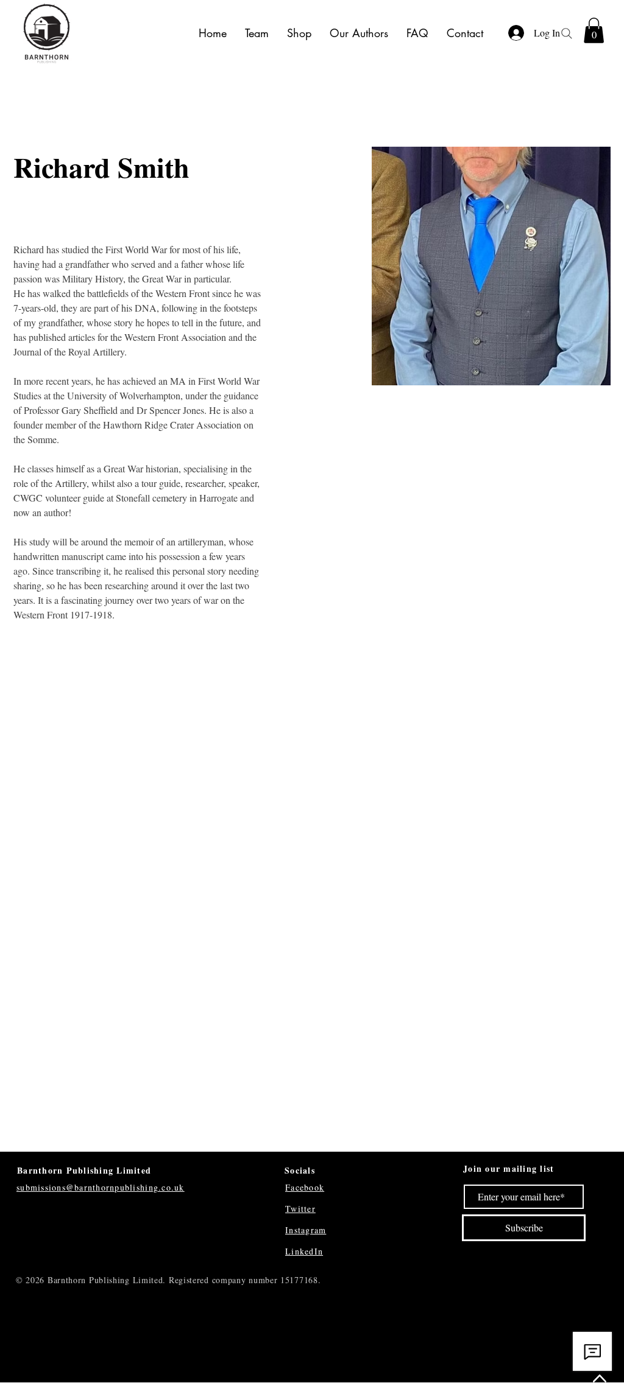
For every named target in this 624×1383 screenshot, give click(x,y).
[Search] (567, 33)
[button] (593, 30)
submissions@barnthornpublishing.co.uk (100, 1187)
